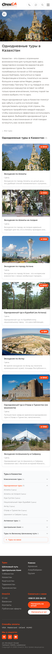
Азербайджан (35, 570)
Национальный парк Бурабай (20, 502)
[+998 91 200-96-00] (29, 5)
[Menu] (48, 5)
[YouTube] (16, 637)
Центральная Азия (13, 527)
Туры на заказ (14, 540)
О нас (5, 598)
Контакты (6, 605)
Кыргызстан (8, 581)
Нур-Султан (12, 498)
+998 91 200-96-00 (37, 598)
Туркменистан (9, 588)
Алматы (10, 490)
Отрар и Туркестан (15, 510)
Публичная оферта (11, 609)
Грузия (31, 573)
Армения (32, 566)
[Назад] (4, 14)
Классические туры (14, 479)
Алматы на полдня (15, 494)
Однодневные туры (14, 486)
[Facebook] (4, 637)
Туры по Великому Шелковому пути (21, 533)
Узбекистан (8, 574)
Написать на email (37, 605)
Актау (9, 506)
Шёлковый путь (10, 567)
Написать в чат (39, 612)
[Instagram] (10, 637)
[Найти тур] (42, 5)
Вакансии (7, 601)
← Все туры (7, 131)
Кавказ (31, 563)
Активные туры (12, 521)
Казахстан (7, 577)
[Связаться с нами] (36, 5)
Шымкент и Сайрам (15, 514)
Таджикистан (8, 584)
